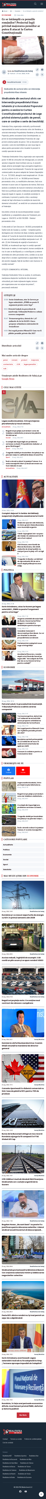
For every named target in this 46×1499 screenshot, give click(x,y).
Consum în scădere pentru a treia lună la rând (29, 752)
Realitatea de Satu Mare (10, 1463)
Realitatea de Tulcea (24, 1466)
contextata (8, 364)
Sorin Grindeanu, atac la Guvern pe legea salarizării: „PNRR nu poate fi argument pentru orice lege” (24, 302)
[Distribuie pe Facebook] (42, 70)
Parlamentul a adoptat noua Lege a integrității (29, 644)
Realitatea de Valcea (26, 1463)
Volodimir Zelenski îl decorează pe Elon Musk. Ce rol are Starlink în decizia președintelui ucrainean (30, 634)
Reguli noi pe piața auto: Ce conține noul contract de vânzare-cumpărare (21, 1001)
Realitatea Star (33, 1456)
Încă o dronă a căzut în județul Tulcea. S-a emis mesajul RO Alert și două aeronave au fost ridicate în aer (24, 463)
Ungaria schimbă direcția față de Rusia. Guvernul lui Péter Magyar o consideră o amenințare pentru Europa (30, 622)
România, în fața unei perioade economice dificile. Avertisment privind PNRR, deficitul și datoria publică (22, 1406)
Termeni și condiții (16, 1439)
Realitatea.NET (7, 1456)
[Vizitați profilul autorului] (4, 72)
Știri (11, 11)
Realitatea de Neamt (9, 1474)
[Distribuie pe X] (42, 75)
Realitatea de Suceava (24, 1477)
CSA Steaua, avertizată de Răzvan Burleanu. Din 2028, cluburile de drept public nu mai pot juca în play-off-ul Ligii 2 (30, 549)
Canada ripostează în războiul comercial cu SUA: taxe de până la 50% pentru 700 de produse (23, 1091)
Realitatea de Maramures (27, 1470)
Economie (17, 11)
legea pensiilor (30, 364)
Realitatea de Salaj (23, 71)
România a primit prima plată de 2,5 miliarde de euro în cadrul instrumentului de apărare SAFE (29, 742)
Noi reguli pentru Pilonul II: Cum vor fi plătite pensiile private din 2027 (25, 331)
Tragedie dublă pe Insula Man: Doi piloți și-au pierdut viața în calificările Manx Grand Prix (25, 454)
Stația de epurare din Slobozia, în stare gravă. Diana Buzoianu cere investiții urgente (30, 525)
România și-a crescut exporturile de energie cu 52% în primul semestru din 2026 (23, 916)
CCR (18, 364)
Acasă (5, 11)
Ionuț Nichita (39, 1039)
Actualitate (6, 427)
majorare (35, 360)
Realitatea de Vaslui (24, 1474)
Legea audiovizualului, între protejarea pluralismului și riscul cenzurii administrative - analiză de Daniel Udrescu (22, 424)
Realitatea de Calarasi (9, 1470)
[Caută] (35, 4)
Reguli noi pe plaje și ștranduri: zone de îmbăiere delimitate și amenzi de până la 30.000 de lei (23, 433)
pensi (5, 360)
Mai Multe (23, 1415)
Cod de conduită (8, 1443)
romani (14, 360)
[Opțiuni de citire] (41, 1494)
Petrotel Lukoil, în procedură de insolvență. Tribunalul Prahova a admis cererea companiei (25, 312)
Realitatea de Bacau (9, 1466)
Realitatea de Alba (25, 1459)
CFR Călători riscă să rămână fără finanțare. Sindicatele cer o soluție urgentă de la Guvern (23, 1182)
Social (8, 438)
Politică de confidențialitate (33, 1439)
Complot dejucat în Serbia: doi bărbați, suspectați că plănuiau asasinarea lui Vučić (22, 514)
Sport (8, 449)
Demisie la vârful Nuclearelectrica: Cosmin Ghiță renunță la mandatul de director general (22, 1046)
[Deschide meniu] (41, 4)
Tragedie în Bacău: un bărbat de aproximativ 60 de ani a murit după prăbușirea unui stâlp (30, 562)
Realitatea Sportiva (20, 1456)
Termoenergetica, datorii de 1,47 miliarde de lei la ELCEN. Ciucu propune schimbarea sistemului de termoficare (23, 322)
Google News (8, 378)
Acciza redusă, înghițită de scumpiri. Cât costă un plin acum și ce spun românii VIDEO (22, 959)
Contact (5, 1439)
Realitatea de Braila (9, 1477)
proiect (24, 360)
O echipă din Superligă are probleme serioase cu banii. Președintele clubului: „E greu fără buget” (24, 444)
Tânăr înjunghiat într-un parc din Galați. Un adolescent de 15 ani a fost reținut (30, 536)
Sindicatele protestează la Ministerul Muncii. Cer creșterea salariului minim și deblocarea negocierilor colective (23, 1273)
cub (4, 368)
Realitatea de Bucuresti (10, 1459)
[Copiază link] (37, 70)
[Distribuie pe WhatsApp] (37, 75)
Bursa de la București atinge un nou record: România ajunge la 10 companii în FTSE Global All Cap (22, 1137)
